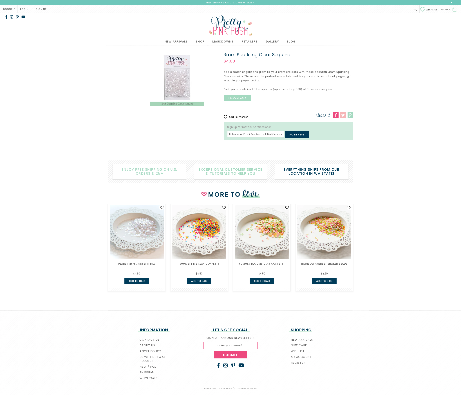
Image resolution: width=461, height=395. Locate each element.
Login (24, 9)
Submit (230, 354)
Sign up (41, 9)
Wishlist (429, 9)
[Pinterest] (17, 16)
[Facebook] (6, 16)
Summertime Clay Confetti (199, 263)
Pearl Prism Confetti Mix (136, 263)
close (451, 2)
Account (9, 9)
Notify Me (297, 134)
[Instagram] (11, 16)
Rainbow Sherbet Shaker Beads (324, 263)
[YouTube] (23, 16)
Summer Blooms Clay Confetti (262, 263)
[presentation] (102, 235)
